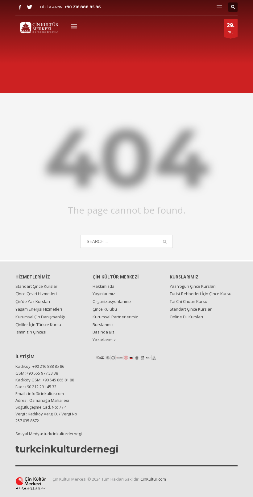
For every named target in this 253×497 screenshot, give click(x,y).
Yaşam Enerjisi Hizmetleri (38, 309)
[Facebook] (20, 7)
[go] (165, 241)
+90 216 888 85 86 (82, 7)
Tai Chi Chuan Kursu (188, 301)
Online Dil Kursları (186, 317)
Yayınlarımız (104, 293)
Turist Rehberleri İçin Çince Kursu (200, 293)
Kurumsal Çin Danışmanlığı (40, 317)
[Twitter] (29, 7)
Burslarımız (103, 324)
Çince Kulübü (105, 309)
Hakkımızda (103, 286)
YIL (230, 28)
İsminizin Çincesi (30, 332)
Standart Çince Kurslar (36, 286)
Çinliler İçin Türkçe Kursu (38, 324)
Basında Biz (103, 332)
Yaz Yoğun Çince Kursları (193, 286)
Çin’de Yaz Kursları (32, 301)
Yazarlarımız (104, 339)
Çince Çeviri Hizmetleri (36, 293)
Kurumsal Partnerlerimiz (115, 317)
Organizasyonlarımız (112, 301)
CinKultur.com (153, 479)
